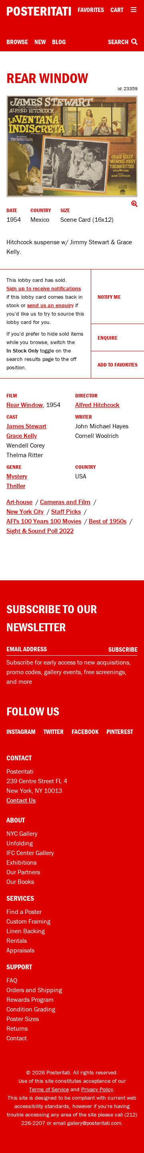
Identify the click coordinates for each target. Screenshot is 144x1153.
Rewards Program (30, 999)
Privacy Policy (97, 1089)
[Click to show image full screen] (72, 146)
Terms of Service (49, 1089)
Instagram (21, 731)
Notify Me (109, 296)
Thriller (15, 486)
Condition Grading (30, 1009)
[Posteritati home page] (38, 11)
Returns (17, 1028)
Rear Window (24, 405)
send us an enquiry (50, 305)
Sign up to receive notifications (43, 288)
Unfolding (19, 843)
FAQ (11, 980)
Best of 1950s (107, 521)
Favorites (91, 10)
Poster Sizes (22, 1019)
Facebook (85, 731)
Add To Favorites (118, 364)
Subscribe (123, 649)
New (40, 42)
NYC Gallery (22, 833)
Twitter (54, 731)
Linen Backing (25, 931)
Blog (59, 42)
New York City (25, 511)
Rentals (16, 940)
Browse (17, 42)
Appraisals (20, 950)
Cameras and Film (65, 502)
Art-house (19, 502)
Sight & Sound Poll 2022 (40, 531)
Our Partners (23, 872)
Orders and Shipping (34, 990)
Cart (116, 10)
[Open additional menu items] (134, 9)
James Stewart (26, 426)
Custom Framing (28, 921)
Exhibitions (21, 862)
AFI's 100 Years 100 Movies (43, 521)
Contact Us (21, 800)
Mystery (16, 476)
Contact (16, 1038)
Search (119, 42)
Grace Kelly (21, 436)
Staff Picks (66, 511)
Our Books (20, 881)
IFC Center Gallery (30, 853)
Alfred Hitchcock (97, 405)
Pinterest (119, 731)
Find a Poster (24, 912)
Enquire (108, 337)
